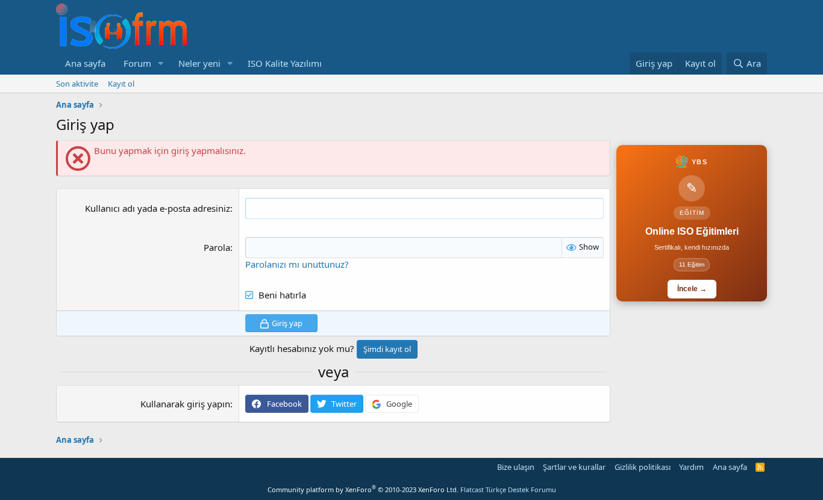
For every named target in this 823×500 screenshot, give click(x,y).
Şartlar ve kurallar (574, 466)
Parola (217, 247)
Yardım (691, 466)
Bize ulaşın (515, 466)
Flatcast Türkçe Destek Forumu (508, 489)
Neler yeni (199, 63)
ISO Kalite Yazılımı (285, 63)
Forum (137, 63)
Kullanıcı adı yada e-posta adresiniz (157, 208)
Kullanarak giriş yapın (185, 404)
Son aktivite (77, 83)
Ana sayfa (85, 63)
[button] (160, 63)
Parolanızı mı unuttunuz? (297, 264)
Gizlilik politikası (643, 466)
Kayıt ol (121, 83)
